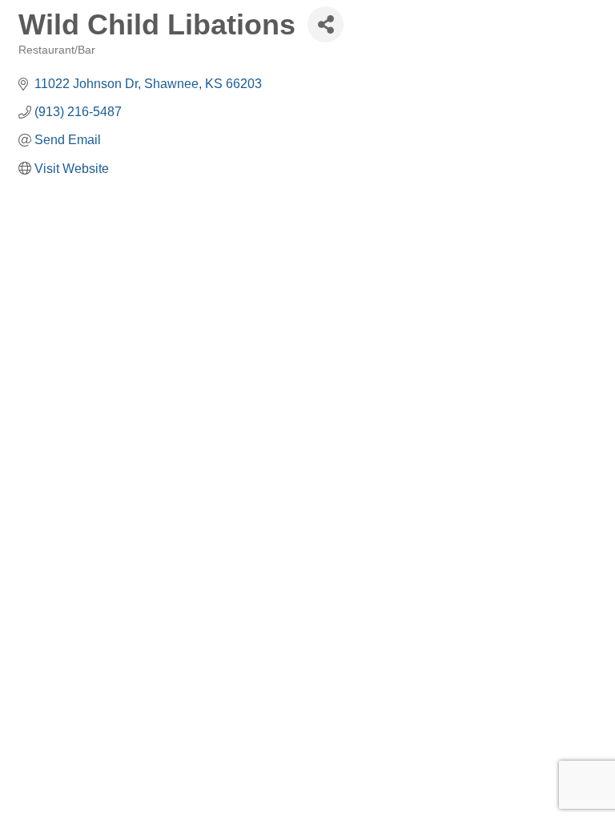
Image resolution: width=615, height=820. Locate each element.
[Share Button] (326, 24)
